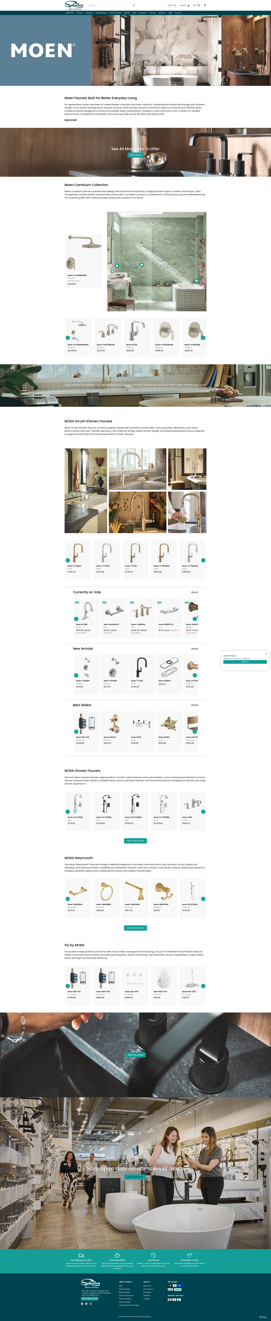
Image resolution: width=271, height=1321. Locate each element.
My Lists (178, 13)
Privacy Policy (124, 1292)
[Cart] (204, 5)
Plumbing (89, 13)
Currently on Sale (87, 592)
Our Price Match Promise (129, 1305)
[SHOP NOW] (135, 152)
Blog (170, 13)
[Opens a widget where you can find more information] (263, 1317)
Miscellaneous (101, 13)
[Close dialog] (266, 654)
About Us (162, 13)
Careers (146, 1299)
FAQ (120, 1286)
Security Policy (125, 1299)
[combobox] (112, 5)
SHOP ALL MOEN (135, 1055)
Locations (143, 13)
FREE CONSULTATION (89, 1299)
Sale (134, 13)
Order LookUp (124, 1302)
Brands (127, 13)
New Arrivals (83, 648)
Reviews (146, 1295)
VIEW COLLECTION (135, 840)
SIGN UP (245, 662)
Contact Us (148, 1289)
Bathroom (70, 13)
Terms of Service (126, 1295)
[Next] (203, 338)
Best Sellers (82, 705)
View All (194, 592)
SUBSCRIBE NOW (135, 1177)
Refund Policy (124, 1289)
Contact (152, 13)
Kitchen (80, 13)
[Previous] (68, 338)
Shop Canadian (116, 13)
